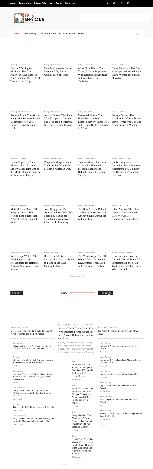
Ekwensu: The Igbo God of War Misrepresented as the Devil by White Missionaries (33, 361)
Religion (13, 327)
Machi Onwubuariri (24, 112)
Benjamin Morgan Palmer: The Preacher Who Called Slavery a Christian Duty (58, 165)
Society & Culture (19, 343)
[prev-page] (12, 430)
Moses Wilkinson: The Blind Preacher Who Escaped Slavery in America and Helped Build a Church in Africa (93, 122)
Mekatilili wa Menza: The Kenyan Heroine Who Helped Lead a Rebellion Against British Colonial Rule (24, 215)
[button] (137, 34)
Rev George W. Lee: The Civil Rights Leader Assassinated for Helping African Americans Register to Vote (25, 263)
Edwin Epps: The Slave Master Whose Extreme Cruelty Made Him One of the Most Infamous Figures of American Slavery (25, 168)
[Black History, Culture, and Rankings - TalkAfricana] (46, 18)
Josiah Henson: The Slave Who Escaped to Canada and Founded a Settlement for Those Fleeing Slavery (58, 120)
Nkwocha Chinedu (57, 205)
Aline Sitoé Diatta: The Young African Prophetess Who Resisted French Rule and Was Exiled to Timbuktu (92, 75)
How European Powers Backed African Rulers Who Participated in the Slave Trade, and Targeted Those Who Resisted (127, 263)
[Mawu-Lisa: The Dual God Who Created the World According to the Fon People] (32, 310)
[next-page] (17, 430)
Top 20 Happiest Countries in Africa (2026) (118, 374)
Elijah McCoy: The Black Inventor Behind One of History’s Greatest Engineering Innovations (126, 214)
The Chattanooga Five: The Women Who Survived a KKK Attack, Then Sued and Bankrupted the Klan (93, 261)
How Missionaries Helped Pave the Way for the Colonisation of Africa (58, 71)
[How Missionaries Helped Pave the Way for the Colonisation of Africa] (59, 51)
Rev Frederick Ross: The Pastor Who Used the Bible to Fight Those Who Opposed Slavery (59, 261)
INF (101, 405)
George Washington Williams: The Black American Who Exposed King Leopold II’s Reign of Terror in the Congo (25, 75)
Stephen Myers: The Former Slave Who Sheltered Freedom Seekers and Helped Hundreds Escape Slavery (93, 168)
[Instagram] (114, 3)
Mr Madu (122, 65)
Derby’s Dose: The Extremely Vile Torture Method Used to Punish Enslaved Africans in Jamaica (32, 393)
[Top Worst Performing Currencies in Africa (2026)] (120, 310)
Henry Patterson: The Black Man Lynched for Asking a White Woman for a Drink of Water (127, 73)
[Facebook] (107, 3)
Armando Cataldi (125, 158)
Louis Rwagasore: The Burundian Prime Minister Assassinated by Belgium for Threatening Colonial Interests (126, 168)
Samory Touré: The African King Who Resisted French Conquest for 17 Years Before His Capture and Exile (25, 122)
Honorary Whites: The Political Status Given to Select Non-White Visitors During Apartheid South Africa (33, 376)
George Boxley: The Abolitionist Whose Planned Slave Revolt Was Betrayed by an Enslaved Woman (127, 120)
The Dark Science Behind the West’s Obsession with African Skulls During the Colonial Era (92, 214)
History (13, 65)
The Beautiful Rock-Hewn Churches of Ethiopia (33, 407)
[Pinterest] (121, 3)
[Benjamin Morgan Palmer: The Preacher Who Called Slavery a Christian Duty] (59, 145)
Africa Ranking (103, 327)
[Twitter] (127, 3)
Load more (75, 276)
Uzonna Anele (56, 65)
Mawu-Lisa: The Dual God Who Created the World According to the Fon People (31, 332)
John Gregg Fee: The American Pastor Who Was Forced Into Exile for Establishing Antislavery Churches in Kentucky (59, 215)
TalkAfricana (21, 65)
